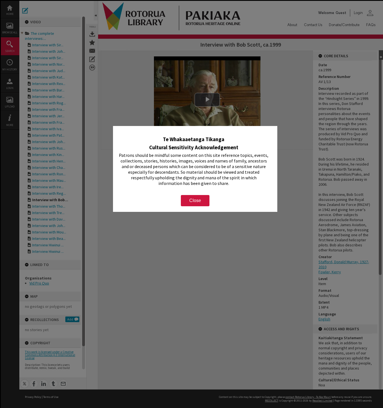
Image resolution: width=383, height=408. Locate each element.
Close (195, 200)
